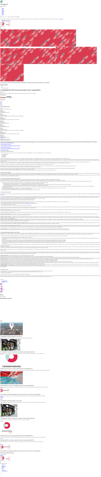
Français (3, 11)
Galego (3, 10)
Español (3, 8)
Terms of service (4, 466)
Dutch (2, 13)
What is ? (5, 281)
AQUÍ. (30, 205)
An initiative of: (4, 470)
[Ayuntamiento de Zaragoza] (3, 98)
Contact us (3, 282)
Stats (2, 465)
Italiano (3, 12)
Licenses (3, 467)
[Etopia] (9, 98)
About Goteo (3, 464)
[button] (1, 397)
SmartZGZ (28, 203)
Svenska (3, 14)
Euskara (3, 9)
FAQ (2, 468)
